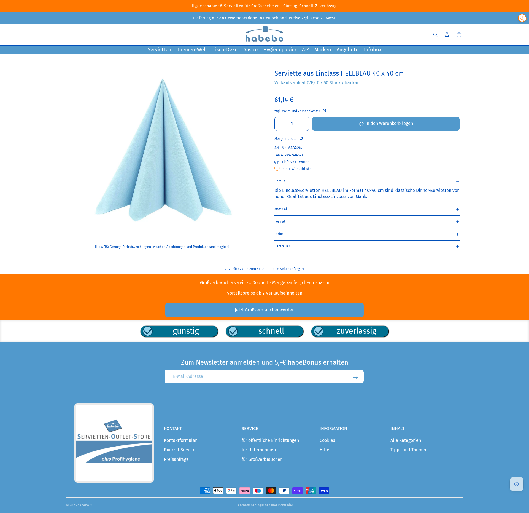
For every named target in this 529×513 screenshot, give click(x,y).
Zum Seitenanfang (286, 269)
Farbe (278, 234)
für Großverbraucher (262, 459)
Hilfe (324, 449)
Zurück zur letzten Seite (246, 269)
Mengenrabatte (286, 139)
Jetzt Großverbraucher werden (265, 309)
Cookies (327, 440)
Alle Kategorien (405, 440)
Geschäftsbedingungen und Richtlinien (265, 505)
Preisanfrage (176, 459)
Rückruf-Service (179, 449)
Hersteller (282, 246)
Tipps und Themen (408, 449)
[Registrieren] (355, 377)
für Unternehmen (259, 449)
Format (279, 221)
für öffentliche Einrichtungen (270, 440)
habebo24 (84, 505)
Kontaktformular (180, 440)
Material (280, 209)
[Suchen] (435, 35)
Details (279, 181)
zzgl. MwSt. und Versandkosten (298, 111)
